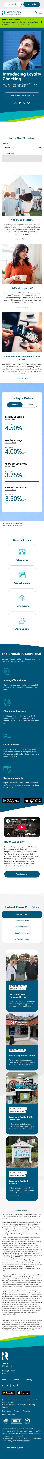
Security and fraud (22, 921)
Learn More (21, 239)
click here (25, 1441)
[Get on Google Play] (8, 1394)
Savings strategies (22, 927)
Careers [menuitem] (16, 1380)
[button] (28, 103)
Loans (30, 405)
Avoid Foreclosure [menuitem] (9, 1414)
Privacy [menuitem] (16, 1411)
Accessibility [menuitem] (27, 1411)
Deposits (14, 405)
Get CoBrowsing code (14, 1447)
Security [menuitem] (29, 1380)
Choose (7, 148)
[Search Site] (36, 13)
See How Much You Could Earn (22, 96)
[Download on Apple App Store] (23, 1394)
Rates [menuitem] (4, 1380)
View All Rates (10, 419)
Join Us (14, 4)
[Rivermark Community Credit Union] (12, 13)
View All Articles (21, 1210)
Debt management (22, 933)
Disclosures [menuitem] (6, 1411)
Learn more (24, 25)
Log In (33, 4)
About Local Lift (28, 874)
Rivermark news (22, 914)
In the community (22, 939)
